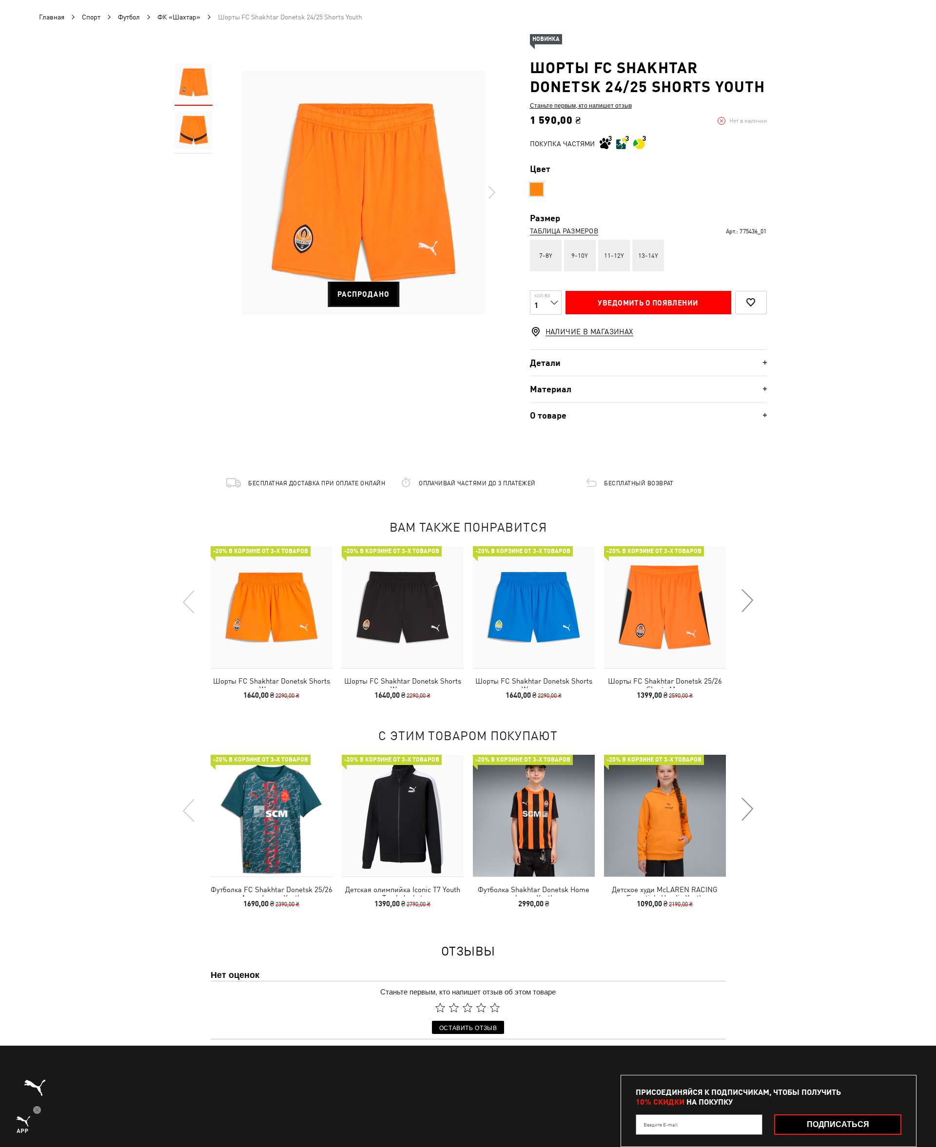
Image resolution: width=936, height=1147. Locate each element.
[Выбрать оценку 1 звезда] (440, 1007)
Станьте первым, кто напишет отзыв (581, 105)
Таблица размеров (564, 231)
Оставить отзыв (468, 1027)
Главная (51, 17)
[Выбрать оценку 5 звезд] (494, 1007)
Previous (189, 601)
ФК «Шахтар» (178, 17)
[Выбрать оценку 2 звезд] (454, 1007)
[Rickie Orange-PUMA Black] (536, 189)
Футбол (129, 17)
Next (491, 192)
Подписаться (838, 1124)
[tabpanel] (364, 192)
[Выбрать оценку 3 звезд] (467, 1007)
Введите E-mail (661, 1125)
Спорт (91, 17)
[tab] (648, 363)
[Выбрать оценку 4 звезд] (481, 1007)
